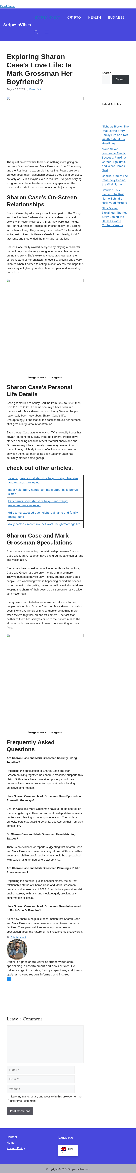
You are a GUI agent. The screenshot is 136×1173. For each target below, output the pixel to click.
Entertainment (18, 937)
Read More (7, 6)
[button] (36, 32)
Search (106, 73)
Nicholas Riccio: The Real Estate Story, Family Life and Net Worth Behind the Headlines (115, 135)
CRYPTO (74, 17)
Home (11, 1142)
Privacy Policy (16, 1148)
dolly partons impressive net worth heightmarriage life (44, 524)
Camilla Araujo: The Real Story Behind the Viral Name (115, 180)
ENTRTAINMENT (47, 17)
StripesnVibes (17, 24)
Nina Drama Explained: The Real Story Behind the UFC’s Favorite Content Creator (115, 217)
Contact (12, 1137)
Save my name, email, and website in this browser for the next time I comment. (45, 1098)
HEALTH (94, 17)
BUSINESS (116, 17)
